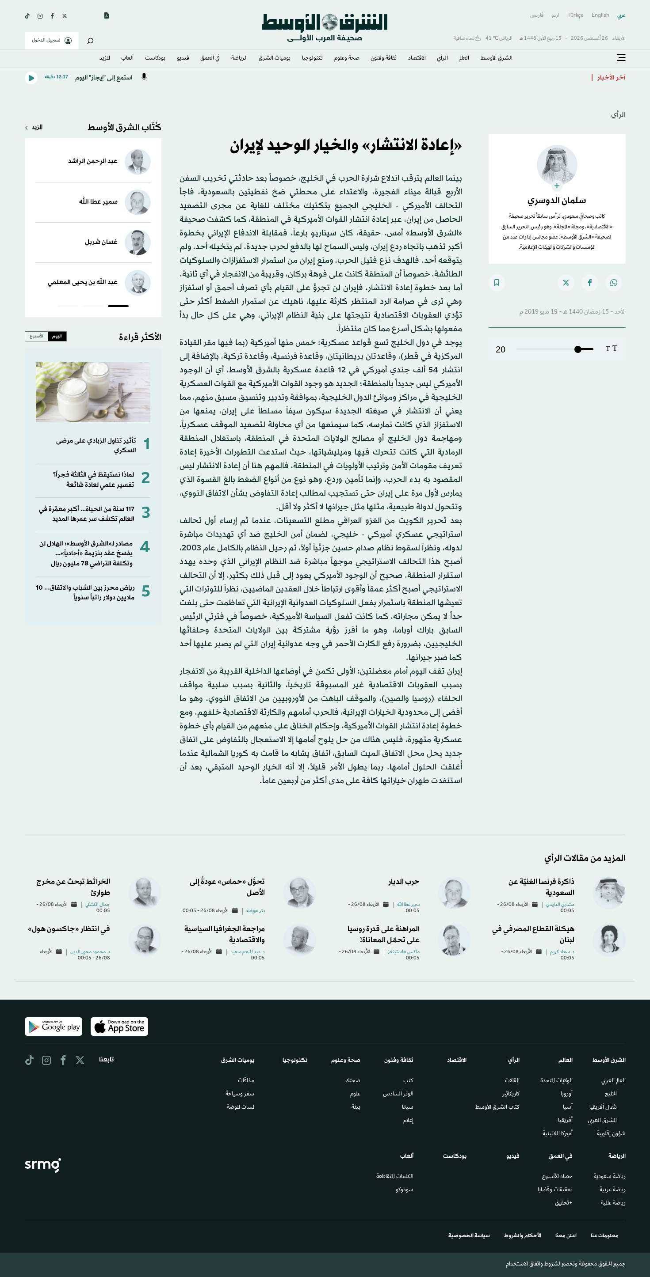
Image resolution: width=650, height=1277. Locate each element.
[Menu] (621, 58)
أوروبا (567, 1094)
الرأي (442, 59)
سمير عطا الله (98, 202)
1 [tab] (118, 307)
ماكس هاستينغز (404, 952)
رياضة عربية (613, 1190)
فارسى (536, 16)
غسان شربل (101, 242)
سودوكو (404, 1190)
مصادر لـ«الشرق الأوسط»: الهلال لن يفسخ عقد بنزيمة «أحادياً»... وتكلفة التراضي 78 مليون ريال (86, 553)
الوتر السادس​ (398, 1094)
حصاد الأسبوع (557, 1177)
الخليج (611, 1094)
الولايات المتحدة (556, 1081)
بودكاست (155, 59)
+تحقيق (564, 1204)
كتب (408, 1081)
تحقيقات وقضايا (555, 1190)
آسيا (568, 1108)
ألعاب (127, 59)
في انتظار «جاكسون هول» (69, 929)
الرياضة (239, 59)
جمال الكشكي (97, 905)
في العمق (210, 59)
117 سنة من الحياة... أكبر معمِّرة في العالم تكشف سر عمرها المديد (86, 514)
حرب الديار (404, 882)
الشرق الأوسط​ (496, 59)
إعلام (408, 1121)
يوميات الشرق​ (275, 59)
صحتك (352, 1081)
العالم (464, 59)
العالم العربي (613, 1081)
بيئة (356, 1108)
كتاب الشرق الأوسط (497, 1108)
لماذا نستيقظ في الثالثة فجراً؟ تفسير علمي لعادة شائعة (93, 479)
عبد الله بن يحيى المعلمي (83, 282)
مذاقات (246, 1081)
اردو (555, 16)
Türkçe (575, 16)
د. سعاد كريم (562, 952)
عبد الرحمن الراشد (93, 161)
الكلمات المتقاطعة (394, 1177)
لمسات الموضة (240, 1108)
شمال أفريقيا (603, 1108)
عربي (621, 16)
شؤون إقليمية (611, 1134)
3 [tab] (67, 307)
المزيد (104, 59)
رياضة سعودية (610, 1177)
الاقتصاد (417, 59)
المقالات (512, 1081)
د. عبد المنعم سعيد (247, 952)
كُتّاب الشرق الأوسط (124, 128)
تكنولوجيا (312, 59)
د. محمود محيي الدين (90, 952)
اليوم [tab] (57, 336)
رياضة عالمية (613, 1204)
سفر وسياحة (240, 1094)
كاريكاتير (511, 1094)
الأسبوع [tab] (36, 336)
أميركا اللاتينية (558, 1134)
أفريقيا (565, 1121)
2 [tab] (93, 307)
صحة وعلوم (346, 59)
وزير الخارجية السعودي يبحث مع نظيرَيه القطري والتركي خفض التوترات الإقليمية (474, 78)
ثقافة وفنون (384, 59)
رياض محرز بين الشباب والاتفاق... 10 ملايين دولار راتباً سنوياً (85, 593)
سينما (407, 1108)
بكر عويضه (255, 911)
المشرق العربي (602, 1121)
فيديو (183, 59)
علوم (355, 1094)
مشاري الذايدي (560, 905)
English (600, 16)
